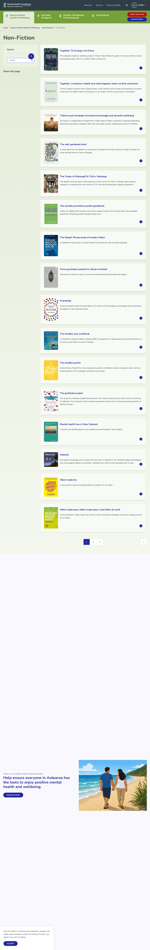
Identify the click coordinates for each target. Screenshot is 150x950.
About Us (99, 5)
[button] (31, 56)
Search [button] (10, 49)
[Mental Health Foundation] (17, 5)
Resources (88, 5)
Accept (10, 943)
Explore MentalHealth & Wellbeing (20, 16)
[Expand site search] (126, 5)
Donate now (137, 19)
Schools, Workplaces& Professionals (73, 16)
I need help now (137, 14)
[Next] (144, 542)
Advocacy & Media (113, 5)
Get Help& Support (46, 16)
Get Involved (102, 15)
